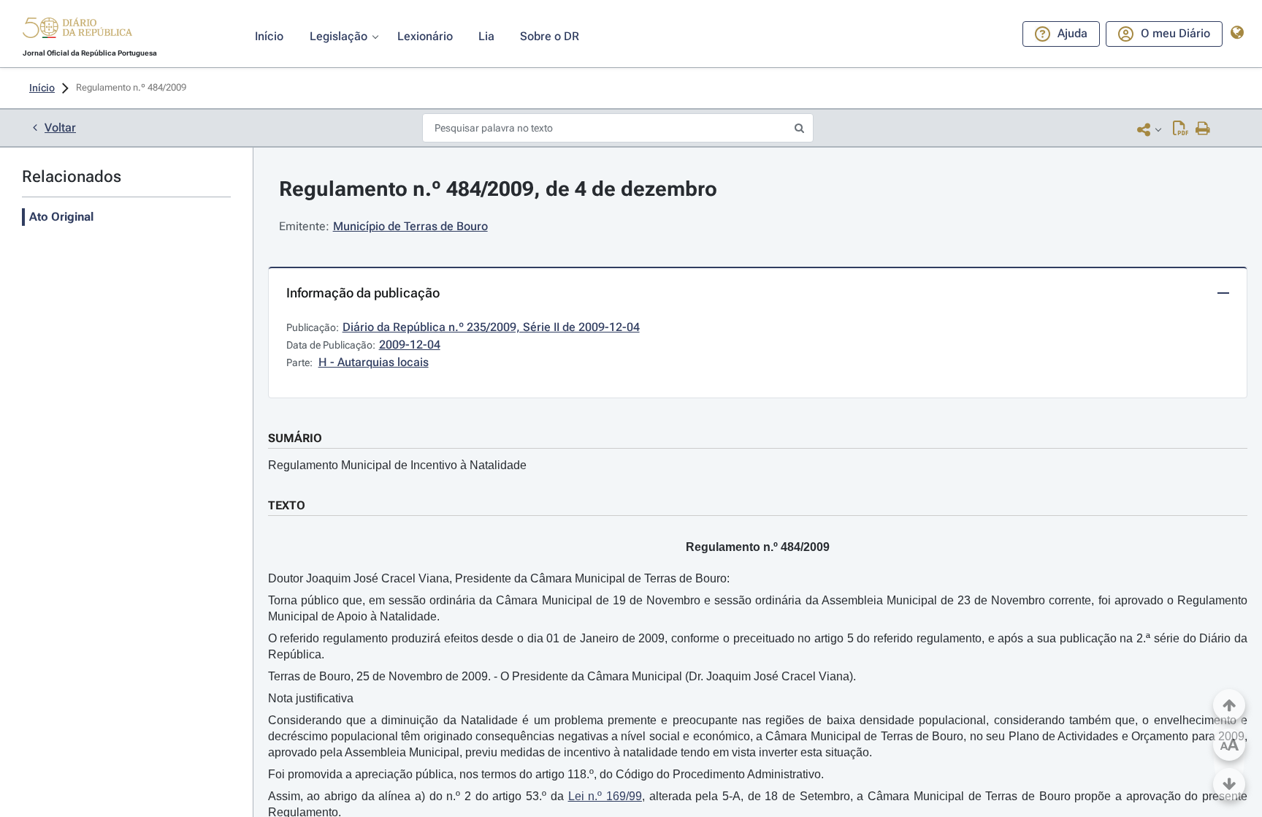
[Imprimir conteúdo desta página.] (1203, 129)
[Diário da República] (77, 31)
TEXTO (286, 505)
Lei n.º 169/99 (605, 796)
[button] (77, 30)
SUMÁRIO (295, 438)
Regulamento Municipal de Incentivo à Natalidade (397, 465)
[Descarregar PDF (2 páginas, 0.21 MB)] (1180, 129)
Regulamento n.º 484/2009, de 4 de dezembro (498, 189)
